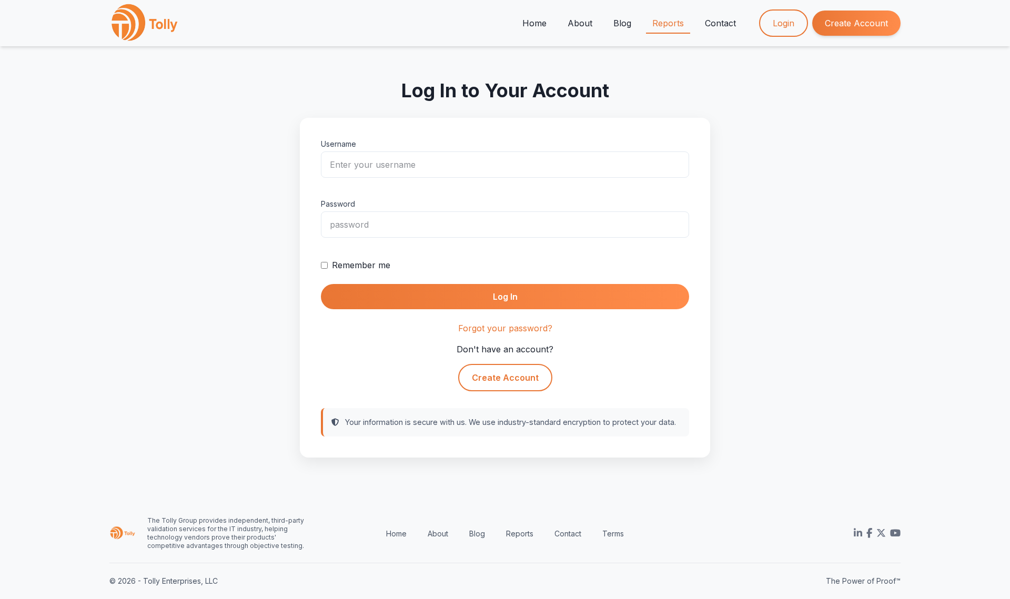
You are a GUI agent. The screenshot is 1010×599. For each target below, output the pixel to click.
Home (534, 23)
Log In (505, 296)
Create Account (856, 23)
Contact (720, 23)
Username (338, 143)
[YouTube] (895, 533)
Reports (668, 23)
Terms (613, 533)
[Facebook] (869, 533)
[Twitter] (881, 533)
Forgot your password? (505, 328)
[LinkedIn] (858, 533)
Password (338, 203)
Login (783, 23)
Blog (622, 23)
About (580, 23)
